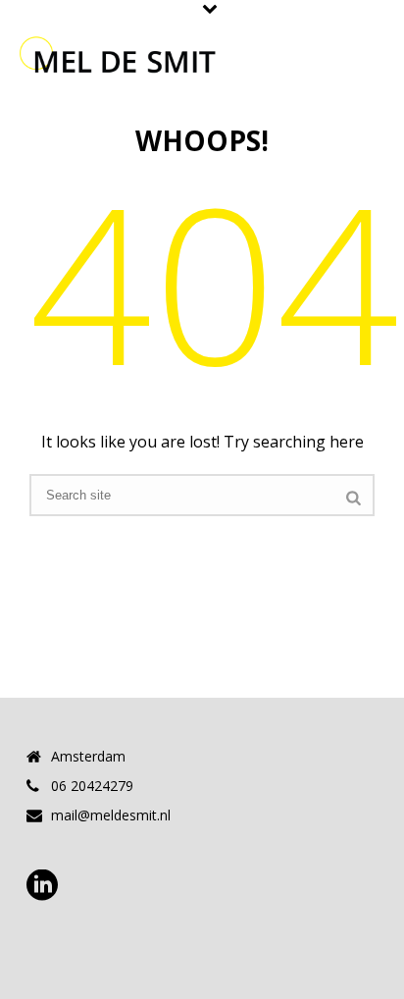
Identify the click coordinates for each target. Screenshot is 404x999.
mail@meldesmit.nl (111, 815)
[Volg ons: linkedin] (42, 886)
